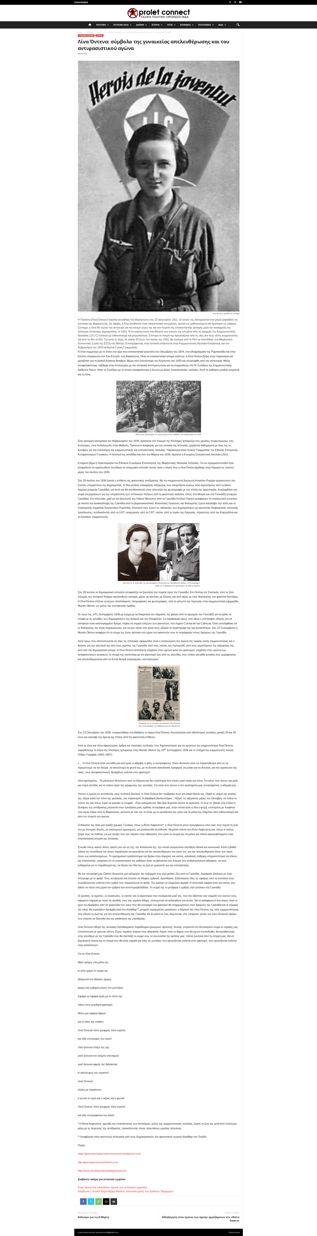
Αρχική (80, 32)
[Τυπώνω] (113, 1201)
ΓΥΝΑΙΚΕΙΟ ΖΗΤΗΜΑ (94, 32)
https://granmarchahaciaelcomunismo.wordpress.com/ (109, 1153)
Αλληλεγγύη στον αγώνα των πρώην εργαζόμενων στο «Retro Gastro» (200, 1218)
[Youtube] (240, 2)
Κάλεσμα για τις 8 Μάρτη (93, 1217)
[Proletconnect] (158, 13)
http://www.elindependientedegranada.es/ (102, 1170)
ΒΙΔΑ (220, 24)
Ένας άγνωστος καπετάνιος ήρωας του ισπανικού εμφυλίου (112, 1187)
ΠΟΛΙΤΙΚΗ (101, 24)
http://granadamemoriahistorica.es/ (98, 1162)
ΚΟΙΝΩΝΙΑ (185, 24)
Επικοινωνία (81, 2)
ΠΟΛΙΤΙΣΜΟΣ (204, 24)
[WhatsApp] (98, 1201)
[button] (238, 25)
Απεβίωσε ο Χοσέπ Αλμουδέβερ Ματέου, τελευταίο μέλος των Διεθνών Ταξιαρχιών (125, 1191)
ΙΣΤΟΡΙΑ (155, 24)
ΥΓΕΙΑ (170, 24)
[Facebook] (230, 2)
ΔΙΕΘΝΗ (140, 24)
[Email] (106, 1201)
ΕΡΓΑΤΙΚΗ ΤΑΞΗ (120, 24)
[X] (235, 2)
